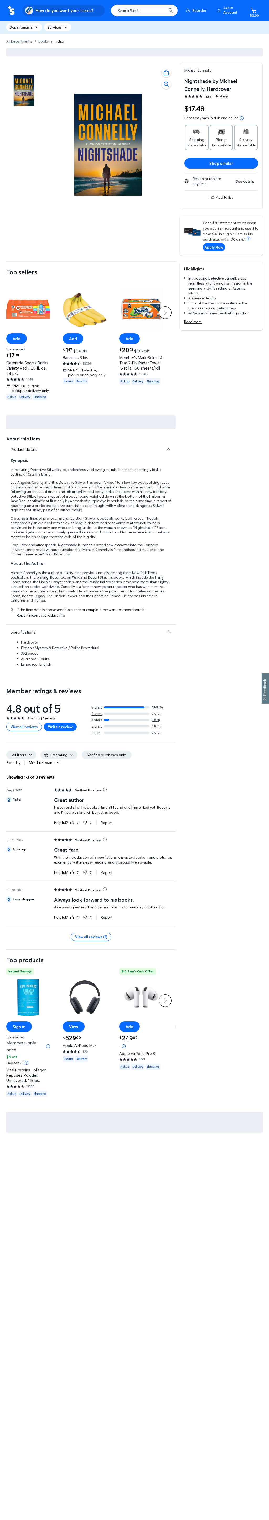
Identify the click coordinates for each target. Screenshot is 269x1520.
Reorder (199, 10)
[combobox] (144, 10)
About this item (23, 438)
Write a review (60, 726)
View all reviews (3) (91, 936)
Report (106, 822)
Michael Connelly (197, 70)
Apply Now (214, 247)
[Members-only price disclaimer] (48, 1046)
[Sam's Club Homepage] (11, 10)
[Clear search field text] (158, 10)
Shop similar (221, 163)
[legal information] (242, 118)
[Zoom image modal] (166, 84)
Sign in (19, 1026)
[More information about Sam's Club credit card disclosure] (248, 238)
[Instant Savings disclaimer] (26, 1063)
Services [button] (54, 27)
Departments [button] (21, 27)
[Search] (171, 10)
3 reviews (49, 718)
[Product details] (168, 449)
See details (245, 181)
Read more (193, 321)
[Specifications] (168, 632)
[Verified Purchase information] (105, 789)
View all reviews (24, 726)
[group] (206, 96)
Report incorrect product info (41, 615)
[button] (228, 10)
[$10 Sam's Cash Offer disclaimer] (124, 1046)
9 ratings (222, 96)
